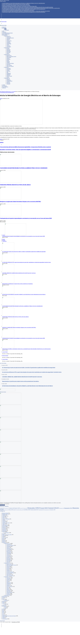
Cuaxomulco (9, 46)
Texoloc (8, 584)
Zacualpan (8, 83)
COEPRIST (4, 520)
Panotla (8, 60)
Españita (8, 48)
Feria (3, 533)
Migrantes (4, 540)
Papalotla (8, 61)
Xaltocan (8, 589)
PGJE (5, 607)
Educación (4, 529)
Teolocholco (9, 69)
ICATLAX (4, 537)
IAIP (3, 536)
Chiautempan (9, 43)
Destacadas (5, 92)
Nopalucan (8, 59)
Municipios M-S (7, 54)
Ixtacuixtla (8, 52)
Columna (3, 521)
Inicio (1, 91)
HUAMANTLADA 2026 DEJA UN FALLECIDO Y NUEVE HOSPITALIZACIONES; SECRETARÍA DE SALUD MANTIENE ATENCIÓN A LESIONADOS (31, 8)
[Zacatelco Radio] (3, 21)
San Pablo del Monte (10, 63)
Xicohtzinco (9, 590)
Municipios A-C (7, 35)
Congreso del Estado (14, 508)
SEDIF (3, 605)
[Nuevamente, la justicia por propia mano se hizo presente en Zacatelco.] (8, 282)
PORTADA (4, 27)
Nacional (3, 597)
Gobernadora (6, 30)
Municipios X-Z (7, 595)
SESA (5, 604)
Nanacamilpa (9, 57)
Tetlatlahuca (9, 74)
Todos (5, 29)
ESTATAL (4, 28)
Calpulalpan (9, 42)
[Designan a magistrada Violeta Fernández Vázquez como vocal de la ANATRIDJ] (10, 199)
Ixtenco (8, 53)
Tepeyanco (8, 71)
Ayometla (8, 41)
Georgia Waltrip (5, 351)
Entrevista (6, 600)
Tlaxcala (3, 614)
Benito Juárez (9, 551)
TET (3, 612)
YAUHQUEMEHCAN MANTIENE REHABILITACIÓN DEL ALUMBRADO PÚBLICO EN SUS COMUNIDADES (23, 3)
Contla (8, 44)
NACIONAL (4, 85)
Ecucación (4, 528)
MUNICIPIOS (4, 34)
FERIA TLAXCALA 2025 (7, 534)
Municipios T (6, 67)
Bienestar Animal (5, 513)
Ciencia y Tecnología (5, 518)
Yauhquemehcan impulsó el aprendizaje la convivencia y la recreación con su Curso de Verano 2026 (19, 6)
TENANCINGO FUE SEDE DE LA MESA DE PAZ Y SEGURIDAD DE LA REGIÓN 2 (18, 10)
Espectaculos (4, 530)
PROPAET (4, 601)
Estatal (44, 508)
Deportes (3, 526)
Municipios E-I (7, 47)
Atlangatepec (9, 548)
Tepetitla (8, 70)
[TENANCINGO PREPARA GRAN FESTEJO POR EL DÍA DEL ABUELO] (10, 182)
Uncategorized (41, 509)
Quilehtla (8, 62)
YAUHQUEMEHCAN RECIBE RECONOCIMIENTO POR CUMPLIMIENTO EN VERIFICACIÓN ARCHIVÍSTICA (23, 9)
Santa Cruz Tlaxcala (10, 66)
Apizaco (8, 39)
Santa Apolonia (9, 65)
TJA (3, 613)
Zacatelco (8, 81)
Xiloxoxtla (8, 82)
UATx (3, 617)
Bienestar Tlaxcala (5, 514)
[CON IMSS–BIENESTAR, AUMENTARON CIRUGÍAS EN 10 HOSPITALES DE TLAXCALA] (8, 271)
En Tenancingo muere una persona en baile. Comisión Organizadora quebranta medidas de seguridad (23, 251)
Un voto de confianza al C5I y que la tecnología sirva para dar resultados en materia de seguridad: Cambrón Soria (26, 262)
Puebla (3, 602)
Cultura (3, 523)
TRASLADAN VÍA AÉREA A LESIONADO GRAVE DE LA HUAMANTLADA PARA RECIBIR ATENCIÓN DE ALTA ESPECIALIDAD (27, 7)
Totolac (8, 77)
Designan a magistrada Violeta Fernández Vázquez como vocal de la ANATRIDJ (16, 5)
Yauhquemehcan (47, 509)
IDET (3, 538)
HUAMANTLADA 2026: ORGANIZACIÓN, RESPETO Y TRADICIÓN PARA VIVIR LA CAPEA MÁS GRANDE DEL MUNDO (26, 11)
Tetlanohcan (9, 73)
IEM (3, 539)
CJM (3, 519)
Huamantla (8, 50)
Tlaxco (8, 587)
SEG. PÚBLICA (5, 86)
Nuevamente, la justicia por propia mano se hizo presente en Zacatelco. (17, 283)
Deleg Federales (5, 525)
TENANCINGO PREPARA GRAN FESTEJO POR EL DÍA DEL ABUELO (15, 4)
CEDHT (3, 84)
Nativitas (8, 58)
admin (1, 98)
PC (2, 598)
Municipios (4, 91)
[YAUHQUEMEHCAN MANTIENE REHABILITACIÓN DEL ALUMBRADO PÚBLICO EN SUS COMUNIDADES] (10, 165)
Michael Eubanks (5, 355)
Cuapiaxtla (8, 45)
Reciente (3, 240)
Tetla (7, 72)
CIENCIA (4, 87)
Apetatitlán (8, 38)
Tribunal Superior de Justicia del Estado (9, 615)
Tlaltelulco (8, 75)
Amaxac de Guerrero (10, 37)
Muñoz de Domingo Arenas (11, 56)
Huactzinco (8, 49)
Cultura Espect (4, 524)
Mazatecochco (9, 55)
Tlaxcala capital (9, 76)
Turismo (3, 616)
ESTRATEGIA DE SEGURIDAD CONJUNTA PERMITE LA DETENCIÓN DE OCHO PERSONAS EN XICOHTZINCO (23, 294)
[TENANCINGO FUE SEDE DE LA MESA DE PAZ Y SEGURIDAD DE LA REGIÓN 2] (10, 489)
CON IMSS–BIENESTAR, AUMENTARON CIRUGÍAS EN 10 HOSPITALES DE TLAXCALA (19, 273)
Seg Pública (27, 509)
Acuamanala (9, 36)
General (8, 92)
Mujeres (3, 541)
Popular (3, 239)
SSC (5, 608)
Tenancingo (9, 68)
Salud (14, 509)
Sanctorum (8, 64)
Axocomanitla (9, 40)
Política (11, 509)
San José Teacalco (10, 571)
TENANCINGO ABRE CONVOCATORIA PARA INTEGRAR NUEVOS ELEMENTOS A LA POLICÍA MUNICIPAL (23, 12)
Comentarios (4, 241)
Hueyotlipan (9, 51)
